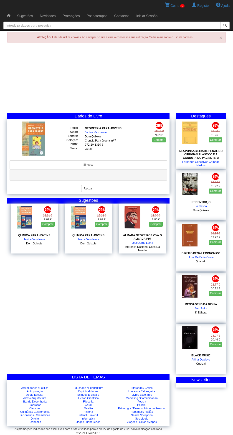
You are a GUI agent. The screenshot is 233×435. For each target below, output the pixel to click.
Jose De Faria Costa (201, 257)
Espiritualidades (88, 391)
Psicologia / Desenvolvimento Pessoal (141, 408)
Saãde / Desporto (142, 415)
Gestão (88, 408)
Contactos (121, 16)
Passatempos (97, 16)
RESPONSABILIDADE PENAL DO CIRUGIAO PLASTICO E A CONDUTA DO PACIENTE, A (201, 154)
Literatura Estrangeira (141, 391)
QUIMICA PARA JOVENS (34, 235)
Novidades (48, 16)
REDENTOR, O (201, 202)
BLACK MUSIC (201, 355)
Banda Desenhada (35, 401)
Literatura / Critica (142, 388)
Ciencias (34, 408)
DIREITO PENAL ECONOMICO (201, 253)
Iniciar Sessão (146, 16)
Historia (88, 411)
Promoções (71, 16)
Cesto (176, 5)
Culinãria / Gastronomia (35, 411)
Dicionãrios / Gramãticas (35, 415)
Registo (202, 5)
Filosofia (88, 401)
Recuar (88, 188)
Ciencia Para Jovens (98, 140)
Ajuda (225, 5)
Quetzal (201, 363)
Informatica (88, 418)
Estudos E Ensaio (88, 394)
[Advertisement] (116, 79)
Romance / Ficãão (142, 411)
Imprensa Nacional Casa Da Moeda (142, 248)
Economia (35, 422)
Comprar (159, 140)
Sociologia (141, 418)
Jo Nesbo (201, 206)
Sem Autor (201, 308)
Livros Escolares (142, 394)
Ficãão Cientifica (88, 398)
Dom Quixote (93, 136)
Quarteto (201, 261)
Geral (88, 148)
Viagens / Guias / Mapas (142, 422)
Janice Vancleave (96, 132)
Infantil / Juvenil (88, 415)
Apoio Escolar (34, 394)
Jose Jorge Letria (142, 242)
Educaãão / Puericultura (88, 388)
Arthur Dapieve (201, 359)
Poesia (141, 401)
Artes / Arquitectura (34, 398)
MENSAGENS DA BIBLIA (201, 304)
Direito (35, 418)
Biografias (35, 405)
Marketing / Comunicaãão (142, 398)
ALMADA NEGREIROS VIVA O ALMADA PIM (142, 237)
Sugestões (25, 16)
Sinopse (88, 164)
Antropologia (35, 391)
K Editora (201, 312)
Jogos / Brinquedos (88, 422)
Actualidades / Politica (34, 388)
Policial (141, 405)
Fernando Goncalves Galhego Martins (201, 163)
